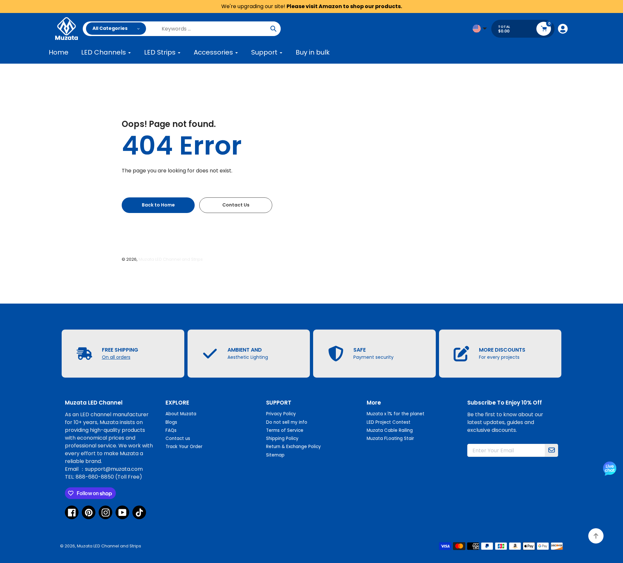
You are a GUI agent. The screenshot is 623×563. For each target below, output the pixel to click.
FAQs (171, 430)
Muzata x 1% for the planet (395, 414)
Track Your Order (183, 447)
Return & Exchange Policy (293, 447)
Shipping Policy (282, 438)
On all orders (116, 357)
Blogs (171, 422)
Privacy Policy (281, 414)
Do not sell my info (286, 422)
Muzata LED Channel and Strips (171, 259)
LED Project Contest (388, 422)
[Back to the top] (596, 536)
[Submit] (551, 450)
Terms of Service (284, 430)
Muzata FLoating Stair (390, 438)
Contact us (177, 438)
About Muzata (180, 414)
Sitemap (275, 455)
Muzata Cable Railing (390, 430)
